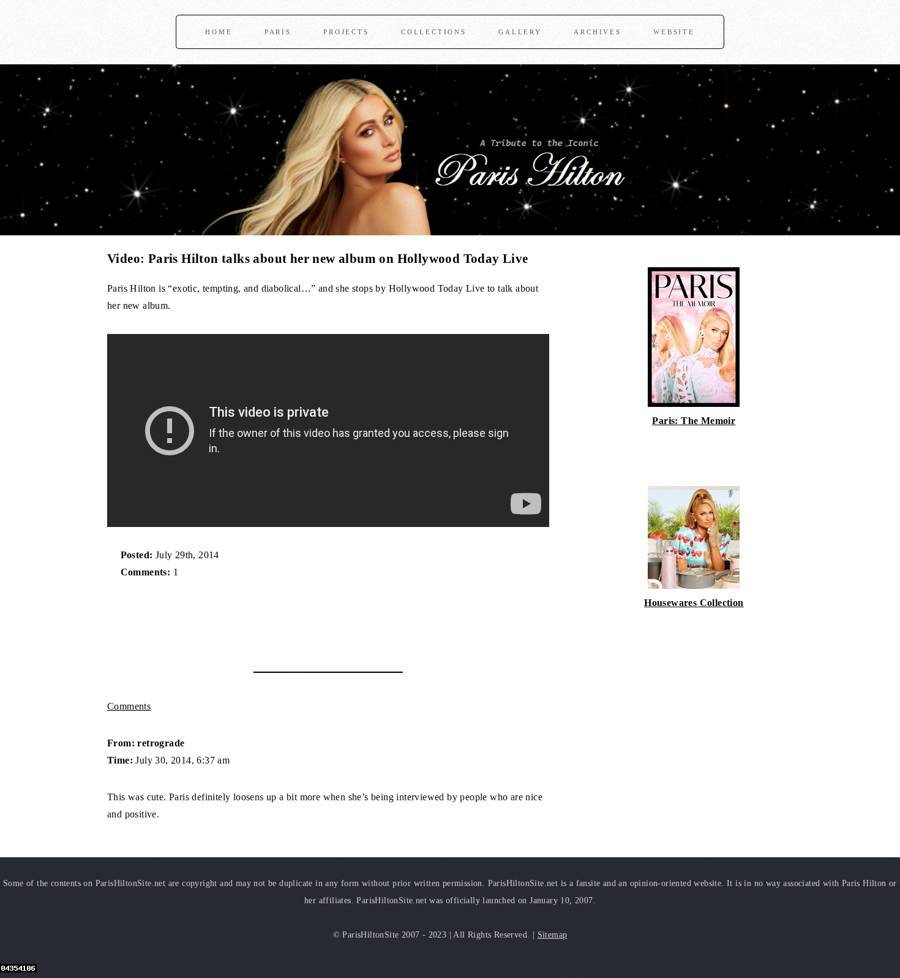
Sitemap (553, 934)
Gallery (520, 32)
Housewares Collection (693, 602)
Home (218, 32)
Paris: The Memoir (693, 420)
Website (674, 32)
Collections (434, 32)
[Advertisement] (250, 619)
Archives (597, 32)
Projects (346, 32)
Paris (277, 32)
